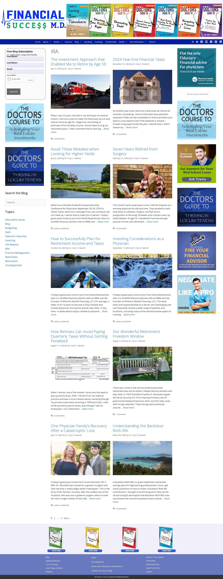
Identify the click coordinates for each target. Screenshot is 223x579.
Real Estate (11, 256)
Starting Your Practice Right (101, 571)
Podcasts (49, 572)
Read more (131, 127)
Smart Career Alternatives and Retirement (107, 566)
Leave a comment (61, 228)
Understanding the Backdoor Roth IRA (138, 428)
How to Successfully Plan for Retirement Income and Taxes (78, 241)
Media (121, 41)
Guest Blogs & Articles (54, 568)
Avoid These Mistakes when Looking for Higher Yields (75, 151)
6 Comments (59, 139)
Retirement (11, 261)
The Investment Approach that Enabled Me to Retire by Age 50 (78, 62)
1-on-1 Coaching (52, 564)
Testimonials (110, 41)
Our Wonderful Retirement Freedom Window (136, 334)
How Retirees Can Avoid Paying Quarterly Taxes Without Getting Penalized (79, 336)
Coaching (98, 41)
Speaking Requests (53, 561)
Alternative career (15, 219)
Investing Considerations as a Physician (138, 241)
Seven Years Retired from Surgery (135, 151)
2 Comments (121, 134)
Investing (10, 240)
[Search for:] (25, 202)
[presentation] (20, 79)
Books (56, 41)
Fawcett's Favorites (16, 236)
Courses (68, 41)
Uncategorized (13, 265)
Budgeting (11, 227)
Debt (8, 232)
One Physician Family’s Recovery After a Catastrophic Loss (79, 428)
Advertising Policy (153, 564)
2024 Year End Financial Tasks (139, 59)
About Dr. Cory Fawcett (155, 557)
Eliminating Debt (97, 562)
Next (67, 518)
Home (38, 41)
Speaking (88, 41)
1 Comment (121, 414)
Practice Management (17, 252)
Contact (152, 41)
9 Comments (59, 415)
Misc (7, 248)
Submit (14, 91)
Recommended (136, 41)
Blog (77, 41)
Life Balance (12, 244)
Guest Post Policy (153, 568)
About (45, 41)
